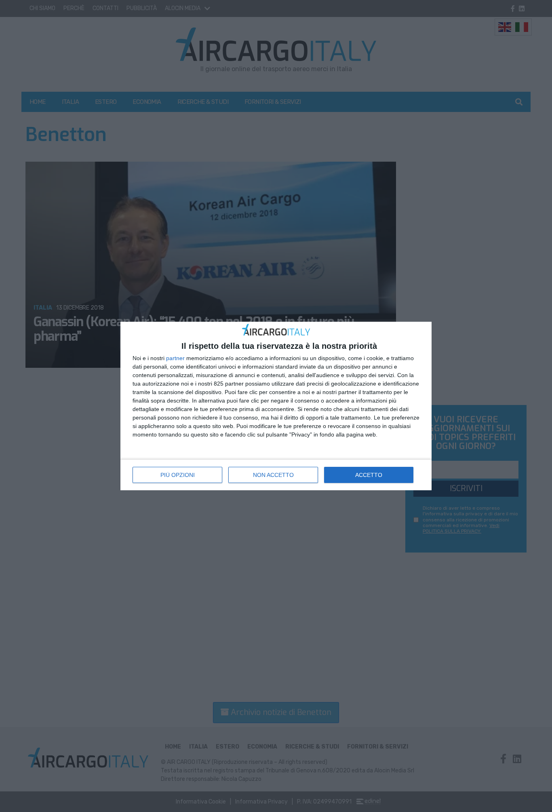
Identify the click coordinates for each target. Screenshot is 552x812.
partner (175, 358)
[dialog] (276, 406)
